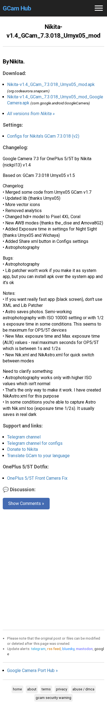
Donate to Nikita (22, 449)
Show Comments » (26, 503)
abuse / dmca (83, 689)
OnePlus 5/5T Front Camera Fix (37, 478)
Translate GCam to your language (38, 455)
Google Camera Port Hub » (32, 670)
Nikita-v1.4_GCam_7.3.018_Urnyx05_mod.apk (51, 84)
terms (46, 689)
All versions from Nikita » (31, 113)
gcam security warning (53, 698)
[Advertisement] (53, 568)
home (17, 689)
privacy (61, 689)
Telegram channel (24, 437)
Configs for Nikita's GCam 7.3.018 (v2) (43, 136)
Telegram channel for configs (35, 443)
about (31, 689)
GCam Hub (17, 8)
